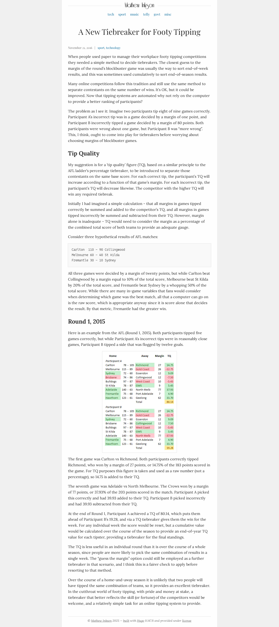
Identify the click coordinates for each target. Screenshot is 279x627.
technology (113, 48)
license (186, 621)
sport (122, 14)
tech (111, 14)
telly (146, 14)
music (134, 14)
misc (167, 14)
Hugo (140, 621)
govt (157, 14)
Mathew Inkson (101, 621)
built (126, 621)
